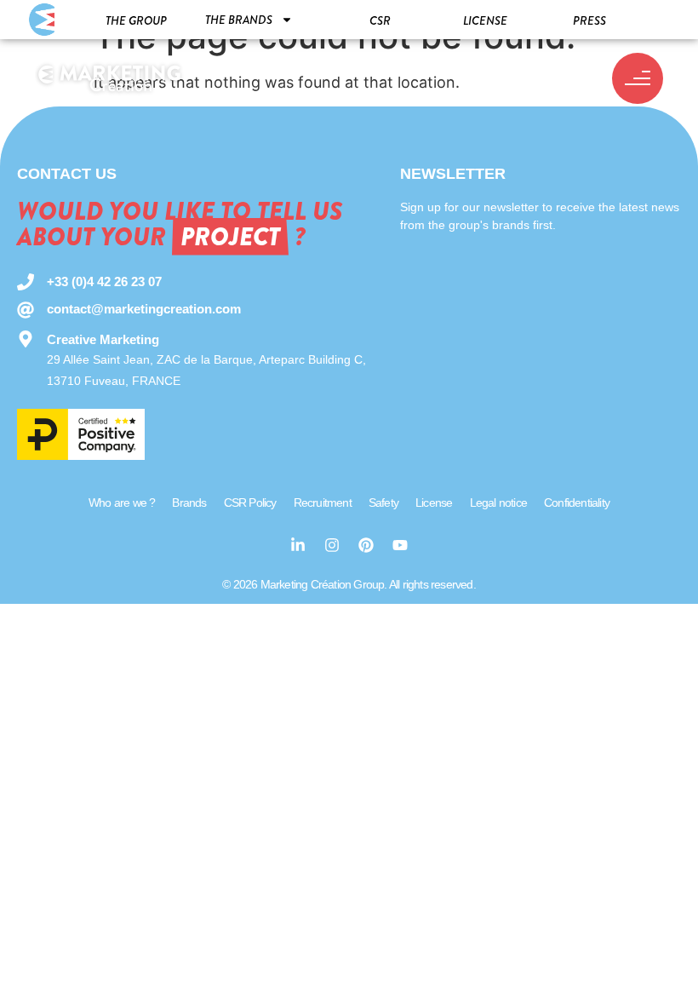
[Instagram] (332, 545)
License (485, 20)
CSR (380, 20)
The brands (238, 19)
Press (589, 20)
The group (136, 20)
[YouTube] (400, 545)
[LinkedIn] (298, 545)
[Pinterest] (366, 545)
